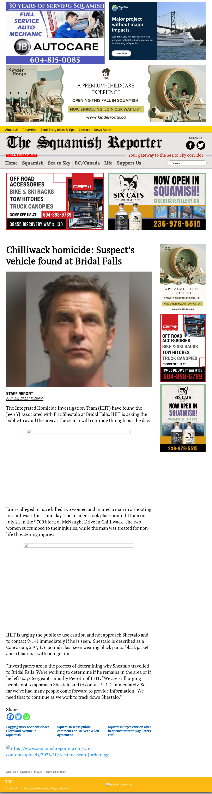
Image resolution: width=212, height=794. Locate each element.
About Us (11, 772)
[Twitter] (18, 716)
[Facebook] (10, 716)
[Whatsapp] (26, 716)
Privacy (38, 772)
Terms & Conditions (56, 772)
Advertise (25, 772)
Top (9, 782)
